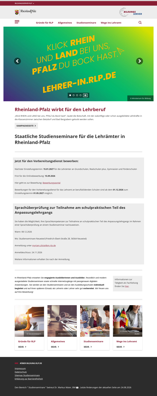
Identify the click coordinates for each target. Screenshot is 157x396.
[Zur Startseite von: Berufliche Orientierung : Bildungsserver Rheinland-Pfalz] (25, 12)
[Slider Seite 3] (77, 95)
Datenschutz (21, 372)
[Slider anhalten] (85, 95)
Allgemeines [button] (65, 22)
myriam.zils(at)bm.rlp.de (44, 245)
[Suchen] (140, 23)
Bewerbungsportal (51, 182)
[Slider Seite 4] (80, 95)
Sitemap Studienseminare (27, 375)
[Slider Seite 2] (73, 95)
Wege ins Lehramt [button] (111, 22)
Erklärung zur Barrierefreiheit (29, 378)
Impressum (20, 368)
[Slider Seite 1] (70, 95)
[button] (17, 21)
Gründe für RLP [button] (44, 22)
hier (127, 286)
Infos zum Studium (28, 122)
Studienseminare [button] (86, 22)
